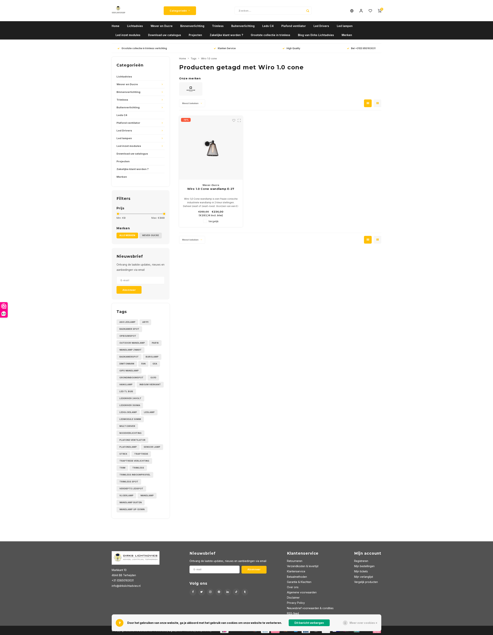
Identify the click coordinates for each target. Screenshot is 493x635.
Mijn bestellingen (364, 566)
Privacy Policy (296, 602)
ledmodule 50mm (130, 419)
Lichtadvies (135, 26)
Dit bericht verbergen (309, 622)
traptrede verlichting (134, 460)
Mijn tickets (361, 571)
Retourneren (294, 561)
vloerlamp (126, 495)
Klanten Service (227, 48)
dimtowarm (126, 363)
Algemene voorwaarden (302, 592)
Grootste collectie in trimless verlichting (144, 48)
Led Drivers (321, 26)
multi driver (127, 426)
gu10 (153, 377)
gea (155, 363)
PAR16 (155, 342)
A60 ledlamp (127, 322)
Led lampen (345, 26)
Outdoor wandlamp (132, 342)
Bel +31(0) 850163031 (363, 48)
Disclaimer (293, 597)
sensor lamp (152, 447)
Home (115, 26)
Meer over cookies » (363, 622)
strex (123, 453)
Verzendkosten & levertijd (302, 566)
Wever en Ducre (162, 26)
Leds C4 (268, 26)
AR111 (145, 322)
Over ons (292, 587)
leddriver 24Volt (130, 398)
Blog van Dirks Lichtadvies (316, 35)
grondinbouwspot (131, 377)
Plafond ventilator (293, 26)
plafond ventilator (132, 440)
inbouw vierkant (150, 384)
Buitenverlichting (243, 26)
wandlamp (147, 495)
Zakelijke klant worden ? (226, 35)
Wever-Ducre (150, 235)
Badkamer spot (129, 329)
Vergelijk (213, 221)
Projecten (195, 35)
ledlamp (149, 412)
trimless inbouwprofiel (134, 474)
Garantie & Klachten (299, 582)
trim (122, 467)
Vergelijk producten (366, 582)
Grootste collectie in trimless (270, 35)
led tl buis (126, 391)
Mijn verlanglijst (363, 576)
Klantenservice (296, 571)
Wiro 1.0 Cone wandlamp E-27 (210, 189)
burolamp (152, 356)
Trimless (218, 26)
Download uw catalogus (164, 35)
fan (143, 363)
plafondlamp (128, 447)
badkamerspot (129, 356)
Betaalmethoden (297, 576)
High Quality (293, 48)
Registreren (361, 561)
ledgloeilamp (128, 412)
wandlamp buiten (130, 502)
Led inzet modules (128, 35)
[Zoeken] (308, 10)
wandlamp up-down (132, 509)
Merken (347, 35)
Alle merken (127, 235)
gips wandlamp (129, 370)
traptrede (141, 453)
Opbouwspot (127, 336)
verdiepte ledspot (131, 488)
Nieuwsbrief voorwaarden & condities (310, 608)
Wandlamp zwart (130, 349)
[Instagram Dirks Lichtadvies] (210, 592)
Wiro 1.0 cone (209, 58)
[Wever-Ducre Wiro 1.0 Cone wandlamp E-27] (211, 148)
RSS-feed (293, 613)
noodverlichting (130, 433)
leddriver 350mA (129, 405)
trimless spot (128, 481)
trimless (138, 467)
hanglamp (125, 384)
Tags (193, 58)
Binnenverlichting (192, 26)
